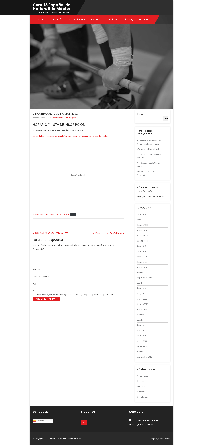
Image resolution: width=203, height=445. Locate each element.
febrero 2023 (142, 304)
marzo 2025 (142, 219)
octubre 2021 (143, 351)
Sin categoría (71, 118)
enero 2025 (142, 230)
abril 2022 (141, 335)
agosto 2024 (142, 241)
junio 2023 (141, 288)
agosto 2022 (142, 320)
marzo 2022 (142, 341)
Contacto (143, 19)
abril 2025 (141, 214)
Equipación (56, 19)
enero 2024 (142, 267)
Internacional (143, 381)
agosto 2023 (142, 283)
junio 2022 (141, 325)
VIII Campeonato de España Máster (108, 233)
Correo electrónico (41, 276)
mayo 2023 (141, 293)
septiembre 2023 (144, 277)
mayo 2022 (141, 330)
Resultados (96, 19)
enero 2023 (142, 309)
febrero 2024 (142, 262)
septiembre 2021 (144, 357)
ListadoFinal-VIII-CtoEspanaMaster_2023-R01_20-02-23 (51, 214)
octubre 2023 (143, 272)
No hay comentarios (57, 118)
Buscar (140, 114)
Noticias (113, 19)
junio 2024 (141, 246)
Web (35, 284)
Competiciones (75, 19)
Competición (142, 376)
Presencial (141, 391)
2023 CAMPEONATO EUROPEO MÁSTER (50, 233)
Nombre (37, 269)
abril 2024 (141, 251)
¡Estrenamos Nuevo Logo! (148, 149)
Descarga (73, 214)
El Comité (39, 19)
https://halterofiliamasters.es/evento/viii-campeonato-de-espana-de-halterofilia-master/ (70, 136)
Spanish (40, 421)
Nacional (141, 386)
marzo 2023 (142, 299)
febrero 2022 (142, 346)
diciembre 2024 (144, 235)
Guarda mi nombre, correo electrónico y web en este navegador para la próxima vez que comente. (73, 294)
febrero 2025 (142, 225)
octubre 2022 (143, 314)
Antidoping (127, 19)
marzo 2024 (142, 256)
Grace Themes (164, 438)
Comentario (38, 249)
